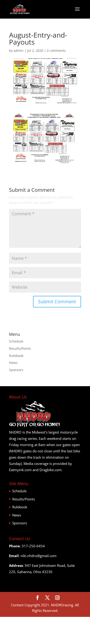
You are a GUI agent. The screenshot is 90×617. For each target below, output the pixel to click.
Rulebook (16, 355)
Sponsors (16, 370)
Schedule (16, 341)
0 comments (56, 50)
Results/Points (20, 348)
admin (19, 50)
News (13, 362)
